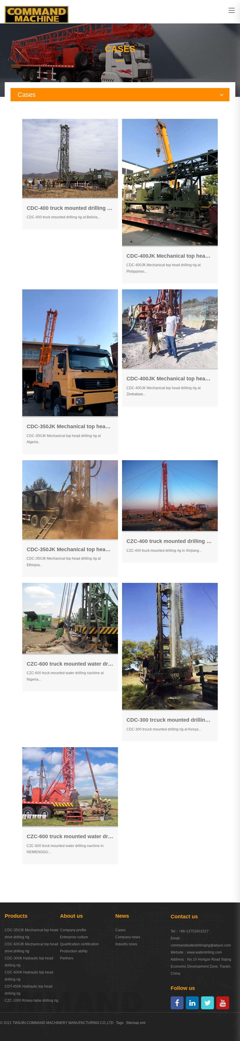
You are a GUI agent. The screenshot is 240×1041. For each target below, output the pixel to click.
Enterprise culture (74, 937)
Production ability (74, 951)
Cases (120, 930)
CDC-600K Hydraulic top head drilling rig (29, 975)
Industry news (126, 944)
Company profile (73, 930)
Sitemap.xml (135, 1023)
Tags (120, 1023)
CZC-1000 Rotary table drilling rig (31, 1000)
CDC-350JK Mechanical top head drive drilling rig (31, 933)
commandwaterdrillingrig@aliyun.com (201, 945)
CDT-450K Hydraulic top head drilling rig (28, 990)
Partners (66, 958)
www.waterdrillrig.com (204, 952)
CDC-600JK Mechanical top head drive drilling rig (31, 947)
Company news (127, 937)
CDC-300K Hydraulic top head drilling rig (29, 961)
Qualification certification (79, 944)
